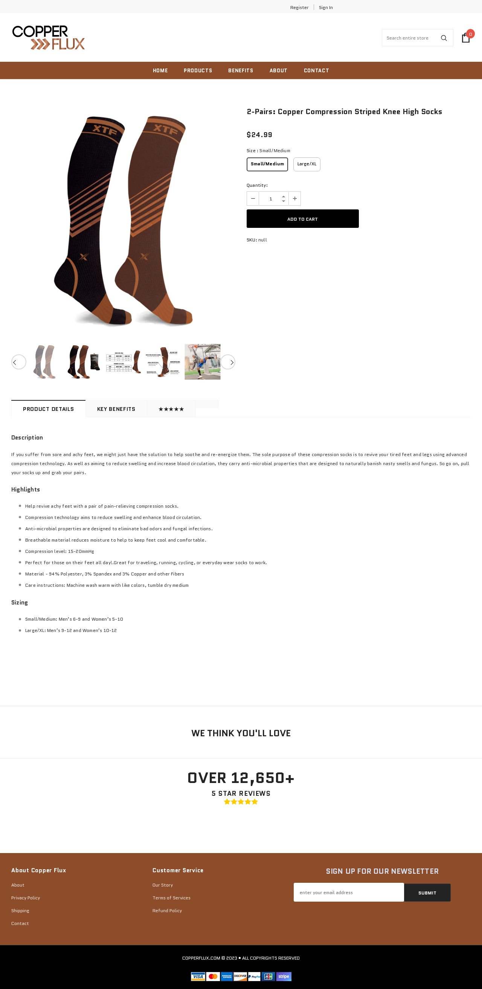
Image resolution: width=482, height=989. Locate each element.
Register (299, 7)
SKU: (252, 240)
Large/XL (307, 163)
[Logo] (49, 38)
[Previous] (18, 361)
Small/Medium (267, 163)
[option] (123, 220)
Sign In (326, 7)
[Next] (227, 361)
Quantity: (257, 185)
